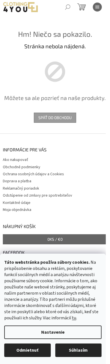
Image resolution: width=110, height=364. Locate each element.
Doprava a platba (17, 181)
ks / (55, 239)
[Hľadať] (67, 7)
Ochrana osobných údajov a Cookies (33, 174)
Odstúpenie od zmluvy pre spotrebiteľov (37, 195)
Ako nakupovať (15, 160)
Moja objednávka (17, 210)
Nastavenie (53, 332)
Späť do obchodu (55, 117)
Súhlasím (78, 350)
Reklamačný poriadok (21, 188)
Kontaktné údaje (16, 203)
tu (74, 318)
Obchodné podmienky (21, 167)
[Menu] (97, 7)
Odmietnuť (27, 350)
